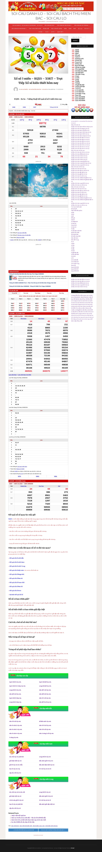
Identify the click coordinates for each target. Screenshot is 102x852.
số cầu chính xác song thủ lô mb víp (80, 165)
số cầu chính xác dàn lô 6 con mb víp (80, 148)
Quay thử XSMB (80, 97)
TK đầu (77, 81)
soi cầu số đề (89, 310)
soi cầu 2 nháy (84, 308)
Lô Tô (52, 31)
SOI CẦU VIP (74, 308)
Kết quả (80, 28)
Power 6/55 (78, 62)
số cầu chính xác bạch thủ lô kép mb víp (81, 132)
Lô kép (77, 79)
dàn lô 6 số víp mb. (45, 729)
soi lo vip (85, 317)
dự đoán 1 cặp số (80, 297)
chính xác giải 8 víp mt (16, 800)
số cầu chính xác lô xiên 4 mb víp (79, 159)
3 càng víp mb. (13, 737)
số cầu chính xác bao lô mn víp (78, 188)
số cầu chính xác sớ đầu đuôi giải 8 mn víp (81, 197)
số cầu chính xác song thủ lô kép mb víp (81, 163)
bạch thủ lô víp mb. (15, 682)
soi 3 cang (73, 300)
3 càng (73, 295)
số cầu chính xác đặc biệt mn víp (79, 194)
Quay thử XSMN (80, 100)
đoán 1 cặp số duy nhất (76, 321)
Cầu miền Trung (79, 74)
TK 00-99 (78, 88)
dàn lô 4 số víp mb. (45, 698)
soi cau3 (78, 300)
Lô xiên (77, 78)
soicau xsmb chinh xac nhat (78, 306)
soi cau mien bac (80, 302)
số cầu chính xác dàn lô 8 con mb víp (80, 152)
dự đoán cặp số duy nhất (82, 299)
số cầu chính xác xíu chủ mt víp (79, 185)
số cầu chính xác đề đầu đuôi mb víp (80, 154)
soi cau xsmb (89, 304)
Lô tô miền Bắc (79, 90)
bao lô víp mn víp (14, 769)
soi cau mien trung (75, 304)
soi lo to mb (80, 315)
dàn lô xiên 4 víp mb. (15, 733)
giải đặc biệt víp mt (15, 796)
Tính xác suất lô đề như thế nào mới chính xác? (52, 830)
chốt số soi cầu (78, 295)
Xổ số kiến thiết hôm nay (51, 825)
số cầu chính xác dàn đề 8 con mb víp (80, 141)
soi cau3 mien (84, 300)
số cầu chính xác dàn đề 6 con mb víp (80, 139)
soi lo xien (89, 317)
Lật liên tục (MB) (80, 67)
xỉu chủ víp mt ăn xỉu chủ (17, 792)
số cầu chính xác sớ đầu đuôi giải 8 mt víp (81, 177)
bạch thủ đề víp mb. (45, 682)
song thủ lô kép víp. (15, 702)
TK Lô (46, 31)
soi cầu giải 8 (78, 310)
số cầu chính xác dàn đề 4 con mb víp (80, 137)
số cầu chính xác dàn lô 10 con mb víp (80, 145)
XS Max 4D (78, 60)
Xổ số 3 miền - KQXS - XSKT (39, 825)
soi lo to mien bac (87, 315)
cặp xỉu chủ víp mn (15, 773)
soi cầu (79, 308)
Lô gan (77, 76)
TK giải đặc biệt (79, 85)
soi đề (91, 319)
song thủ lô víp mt (44, 792)
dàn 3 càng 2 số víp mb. (46, 733)
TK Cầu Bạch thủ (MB (76, 230)
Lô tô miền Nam (79, 92)
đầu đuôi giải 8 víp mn (46, 761)
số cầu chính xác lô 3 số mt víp (78, 192)
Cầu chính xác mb (49, 25)
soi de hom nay (84, 313)
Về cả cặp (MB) (79, 69)
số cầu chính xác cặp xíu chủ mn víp (80, 190)
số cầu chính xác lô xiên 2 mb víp (79, 155)
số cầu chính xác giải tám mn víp (79, 196)
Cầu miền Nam (79, 72)
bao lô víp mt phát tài (16, 804)
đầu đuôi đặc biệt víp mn (46, 765)
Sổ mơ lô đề (46, 28)
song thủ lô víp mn (45, 756)
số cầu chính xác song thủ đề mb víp (80, 161)
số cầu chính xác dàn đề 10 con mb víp (80, 143)
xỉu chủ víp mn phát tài (16, 756)
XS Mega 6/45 (79, 58)
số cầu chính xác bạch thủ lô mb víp (80, 134)
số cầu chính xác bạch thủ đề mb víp (80, 130)
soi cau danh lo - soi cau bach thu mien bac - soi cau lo (34, 89)
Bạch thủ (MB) (79, 65)
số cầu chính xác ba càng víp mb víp (80, 128)
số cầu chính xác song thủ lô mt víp (80, 183)
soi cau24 (90, 300)
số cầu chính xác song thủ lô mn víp (80, 203)
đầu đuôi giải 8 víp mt (46, 796)
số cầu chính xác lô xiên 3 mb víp (79, 157)
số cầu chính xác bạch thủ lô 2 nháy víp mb (82, 126)
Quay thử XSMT (80, 99)
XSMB (65, 28)
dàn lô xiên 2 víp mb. (15, 725)
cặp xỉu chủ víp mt (15, 808)
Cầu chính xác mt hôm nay (81, 25)
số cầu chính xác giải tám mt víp (79, 174)
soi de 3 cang (78, 313)
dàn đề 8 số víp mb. (45, 694)
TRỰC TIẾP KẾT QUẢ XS (56, 28)
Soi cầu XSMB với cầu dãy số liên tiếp (22, 822)
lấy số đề (90, 299)
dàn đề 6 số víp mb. (15, 694)
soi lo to (75, 315)
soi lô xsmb (78, 319)
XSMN (70, 28)
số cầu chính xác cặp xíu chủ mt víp (80, 170)
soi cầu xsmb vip (88, 311)
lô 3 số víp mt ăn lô (45, 800)
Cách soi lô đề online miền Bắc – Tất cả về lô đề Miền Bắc (28, 817)
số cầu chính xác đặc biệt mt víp (79, 172)
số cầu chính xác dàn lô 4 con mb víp (80, 146)
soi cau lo (73, 302)
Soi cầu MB (83, 310)
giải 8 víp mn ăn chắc (16, 765)
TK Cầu (40, 31)
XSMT (74, 28)
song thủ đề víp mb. (45, 686)
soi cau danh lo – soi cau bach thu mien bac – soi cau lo (27, 25)
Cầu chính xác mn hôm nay (18, 28)
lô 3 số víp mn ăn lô (45, 769)
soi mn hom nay (85, 319)
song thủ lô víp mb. (15, 690)
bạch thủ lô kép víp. (15, 698)
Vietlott (86, 28)
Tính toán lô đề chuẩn (35, 28)
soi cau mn (83, 304)
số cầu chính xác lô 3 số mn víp (79, 176)
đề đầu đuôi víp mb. (45, 721)
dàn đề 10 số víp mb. (45, 702)
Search (75, 40)
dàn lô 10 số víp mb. (45, 725)
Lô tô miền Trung (80, 93)
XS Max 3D (78, 64)
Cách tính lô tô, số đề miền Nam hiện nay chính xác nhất (28, 820)
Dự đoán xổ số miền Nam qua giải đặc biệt (24, 830)
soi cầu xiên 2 (80, 311)
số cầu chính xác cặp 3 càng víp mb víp (81, 135)
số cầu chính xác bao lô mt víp (78, 168)
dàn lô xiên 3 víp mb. (15, 729)
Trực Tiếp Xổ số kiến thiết (25, 825)
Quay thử (59, 31)
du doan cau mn (86, 295)
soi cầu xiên (74, 311)
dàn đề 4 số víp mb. (45, 690)
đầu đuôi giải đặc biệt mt (47, 804)
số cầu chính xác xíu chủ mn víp (79, 205)
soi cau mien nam (88, 302)
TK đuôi (77, 83)
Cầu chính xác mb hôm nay (64, 25)
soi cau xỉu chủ (89, 306)
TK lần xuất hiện (80, 86)
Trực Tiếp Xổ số (15, 825)
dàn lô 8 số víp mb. (15, 721)
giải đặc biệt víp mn (15, 761)
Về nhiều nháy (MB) (81, 71)
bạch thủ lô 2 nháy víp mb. (17, 686)
